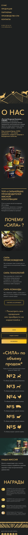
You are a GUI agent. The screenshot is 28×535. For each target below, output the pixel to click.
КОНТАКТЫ (6, 19)
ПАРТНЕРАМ (6, 12)
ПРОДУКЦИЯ (6, 9)
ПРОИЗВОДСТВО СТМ (10, 16)
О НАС (4, 5)
